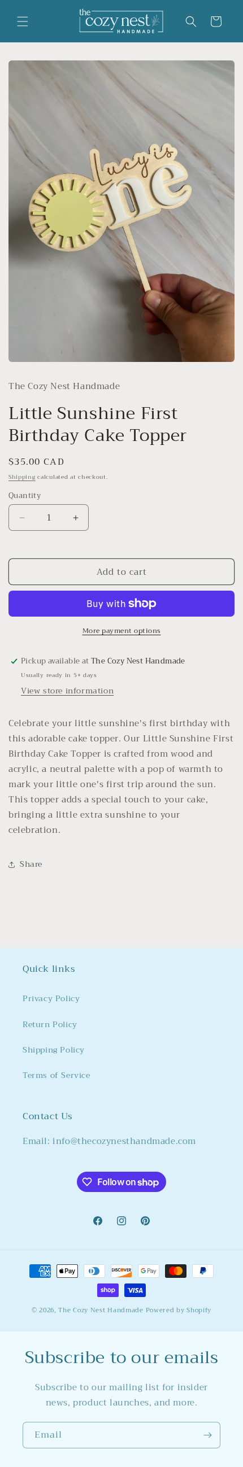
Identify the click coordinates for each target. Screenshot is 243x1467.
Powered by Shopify (179, 1310)
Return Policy (50, 1024)
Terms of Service (56, 1075)
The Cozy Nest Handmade (100, 1310)
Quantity (24, 495)
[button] (22, 21)
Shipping (22, 477)
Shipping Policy (54, 1049)
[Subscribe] (207, 1435)
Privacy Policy (51, 998)
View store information (67, 690)
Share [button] (31, 864)
